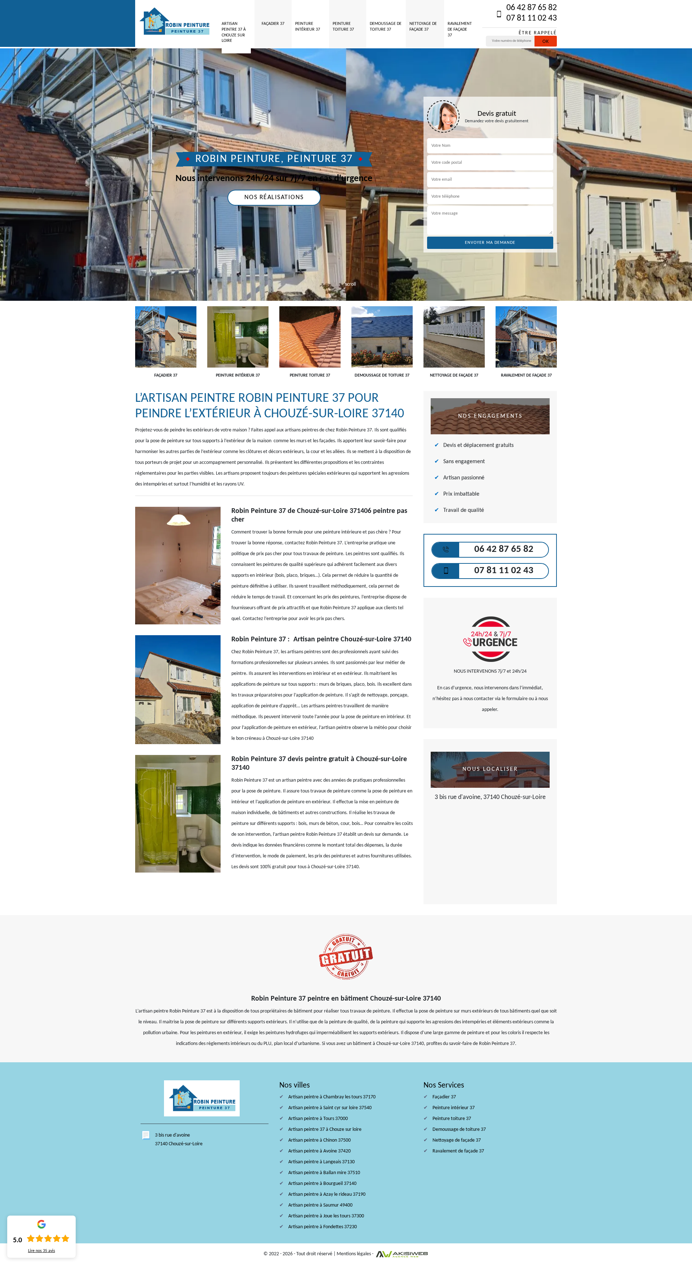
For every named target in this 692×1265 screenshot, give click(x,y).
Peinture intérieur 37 (307, 27)
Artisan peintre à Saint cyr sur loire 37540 (330, 1108)
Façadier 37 (273, 24)
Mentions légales (354, 1254)
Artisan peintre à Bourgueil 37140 (322, 1183)
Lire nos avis (41, 1251)
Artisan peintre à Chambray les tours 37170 (332, 1097)
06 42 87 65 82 (531, 8)
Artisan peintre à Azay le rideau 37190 (326, 1194)
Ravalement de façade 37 (460, 29)
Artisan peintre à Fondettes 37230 (322, 1227)
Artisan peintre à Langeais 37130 (321, 1162)
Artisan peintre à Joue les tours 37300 (326, 1216)
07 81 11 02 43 (531, 18)
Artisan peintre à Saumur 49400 (320, 1205)
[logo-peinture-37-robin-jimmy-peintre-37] (174, 21)
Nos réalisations (274, 197)
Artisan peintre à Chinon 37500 (319, 1140)
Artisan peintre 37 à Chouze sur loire (234, 32)
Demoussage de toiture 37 (386, 27)
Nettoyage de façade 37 (423, 27)
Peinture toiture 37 (343, 27)
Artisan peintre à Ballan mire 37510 (324, 1173)
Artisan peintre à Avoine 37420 (319, 1151)
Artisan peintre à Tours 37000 (318, 1118)
